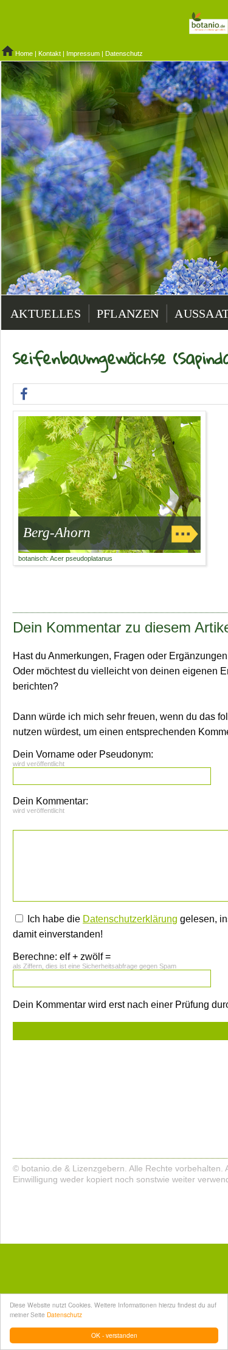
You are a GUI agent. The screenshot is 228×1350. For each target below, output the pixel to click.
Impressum (83, 53)
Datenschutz (64, 1314)
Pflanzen (128, 313)
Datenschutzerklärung (130, 919)
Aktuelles (45, 313)
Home (24, 53)
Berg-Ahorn (57, 532)
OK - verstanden (114, 1335)
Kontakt (49, 53)
